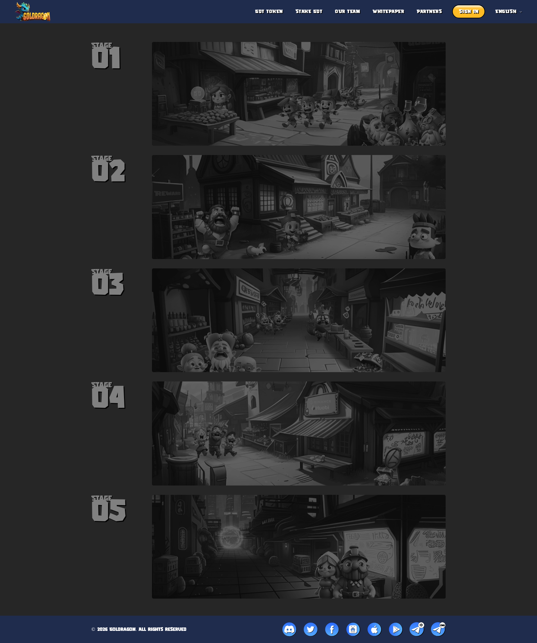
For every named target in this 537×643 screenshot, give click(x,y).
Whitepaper (388, 11)
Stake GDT (309, 11)
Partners (429, 11)
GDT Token (269, 11)
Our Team (347, 11)
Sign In (468, 11)
